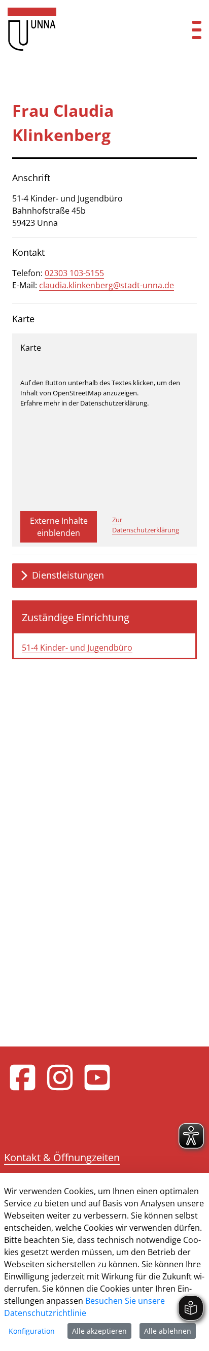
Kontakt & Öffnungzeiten (62, 1157)
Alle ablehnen (167, 1331)
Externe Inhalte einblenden (59, 526)
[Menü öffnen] (196, 29)
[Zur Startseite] (87, 29)
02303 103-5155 (74, 273)
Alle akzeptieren (99, 1331)
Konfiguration (32, 1331)
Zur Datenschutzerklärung (145, 524)
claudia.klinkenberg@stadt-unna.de (106, 285)
